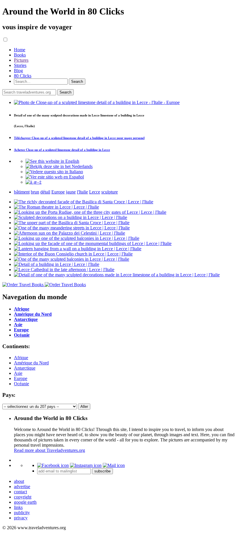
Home (19, 49)
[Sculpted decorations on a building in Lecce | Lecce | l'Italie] (70, 217)
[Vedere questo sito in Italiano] (54, 171)
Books (20, 54)
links (18, 507)
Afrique (21, 357)
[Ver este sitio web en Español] (55, 176)
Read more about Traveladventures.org (49, 450)
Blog (18, 70)
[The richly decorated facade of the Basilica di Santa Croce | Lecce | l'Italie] (83, 201)
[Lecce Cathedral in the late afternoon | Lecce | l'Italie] (64, 269)
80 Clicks (22, 75)
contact (20, 491)
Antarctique (24, 368)
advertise (22, 486)
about (19, 481)
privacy (21, 517)
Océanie (21, 383)
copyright (22, 496)
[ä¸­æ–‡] (34, 182)
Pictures (21, 60)
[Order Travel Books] (44, 284)
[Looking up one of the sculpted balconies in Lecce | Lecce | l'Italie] (76, 238)
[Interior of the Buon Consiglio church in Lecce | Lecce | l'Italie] (73, 253)
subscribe (102, 471)
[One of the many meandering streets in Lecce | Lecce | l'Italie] (72, 227)
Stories (20, 65)
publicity (22, 512)
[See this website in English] (52, 161)
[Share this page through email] (114, 465)
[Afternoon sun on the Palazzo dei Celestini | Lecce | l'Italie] (69, 233)
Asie (18, 373)
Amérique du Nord (31, 362)
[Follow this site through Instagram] (86, 465)
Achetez (62, 149)
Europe (20, 378)
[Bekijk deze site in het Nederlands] (59, 166)
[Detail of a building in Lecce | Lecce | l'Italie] (56, 264)
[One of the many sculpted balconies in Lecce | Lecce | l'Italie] (71, 259)
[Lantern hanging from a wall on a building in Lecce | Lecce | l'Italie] (77, 248)
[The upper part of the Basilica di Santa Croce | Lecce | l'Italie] (71, 222)
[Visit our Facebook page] (53, 465)
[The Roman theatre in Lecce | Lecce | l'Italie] (56, 206)
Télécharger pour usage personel (79, 138)
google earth (25, 502)
